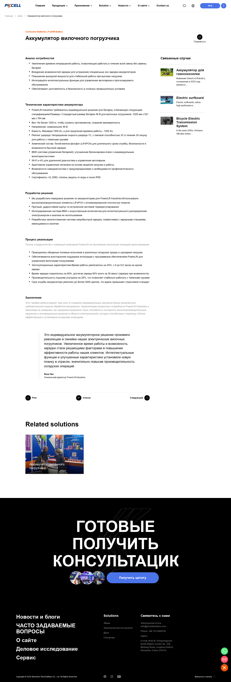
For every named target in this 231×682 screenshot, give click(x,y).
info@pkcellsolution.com (153, 626)
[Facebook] (105, 676)
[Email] (224, 659)
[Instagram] (111, 676)
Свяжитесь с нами (155, 615)
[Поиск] (184, 5)
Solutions (111, 615)
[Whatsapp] (224, 651)
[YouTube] (119, 676)
